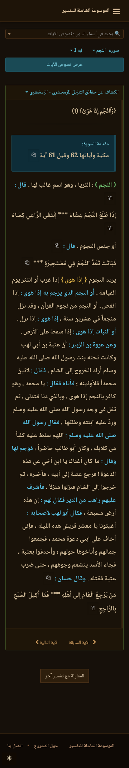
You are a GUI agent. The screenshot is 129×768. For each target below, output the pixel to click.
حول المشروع (46, 746)
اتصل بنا (15, 746)
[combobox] (64, 34)
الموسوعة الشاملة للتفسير (92, 746)
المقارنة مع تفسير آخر (64, 676)
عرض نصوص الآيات (64, 64)
